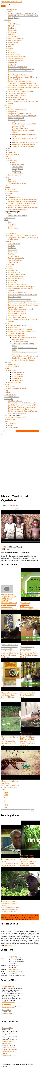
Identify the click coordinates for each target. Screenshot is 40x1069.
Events (6, 177)
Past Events (12, 181)
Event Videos (16, 171)
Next (6, 805)
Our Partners (12, 152)
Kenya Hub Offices (8, 987)
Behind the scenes (14, 175)
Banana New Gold (14, 97)
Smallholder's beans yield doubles (23, 144)
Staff (6, 220)
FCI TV (6, 157)
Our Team (11, 34)
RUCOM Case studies (11, 191)
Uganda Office (6, 1004)
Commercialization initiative (17, 216)
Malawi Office (6, 1010)
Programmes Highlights (16, 120)
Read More (8, 945)
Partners (7, 148)
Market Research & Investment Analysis (22, 116)
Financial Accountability (16, 38)
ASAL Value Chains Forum (17, 183)
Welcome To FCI (10, 189)
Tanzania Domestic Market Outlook (20, 91)
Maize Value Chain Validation (18, 75)
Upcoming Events (10, 10)
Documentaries (17, 167)
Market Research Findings (17, 57)
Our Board (12, 28)
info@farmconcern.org (15, 971)
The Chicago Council (15, 197)
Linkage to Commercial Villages (23, 146)
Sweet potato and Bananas (17, 99)
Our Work (7, 106)
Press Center (12, 30)
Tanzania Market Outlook (17, 93)
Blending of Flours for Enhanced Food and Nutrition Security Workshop (22, 209)
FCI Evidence (8, 48)
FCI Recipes (12, 65)
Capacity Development (16, 118)
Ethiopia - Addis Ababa (9, 1049)
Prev (6, 795)
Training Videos (17, 169)
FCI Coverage (12, 32)
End (5, 807)
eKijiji (10, 46)
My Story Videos (17, 173)
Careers (11, 44)
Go (17, 509)
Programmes (12, 112)
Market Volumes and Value (17, 67)
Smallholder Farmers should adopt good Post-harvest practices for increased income (23, 84)
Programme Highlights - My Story (20, 114)
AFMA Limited (13, 42)
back (9, 12)
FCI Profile (11, 26)
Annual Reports (13, 36)
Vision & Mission (14, 24)
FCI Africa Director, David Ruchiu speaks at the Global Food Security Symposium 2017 (23, 200)
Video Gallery (12, 161)
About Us (7, 20)
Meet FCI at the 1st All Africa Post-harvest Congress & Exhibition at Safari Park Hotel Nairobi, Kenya (23, 16)
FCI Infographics (14, 55)
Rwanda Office (6, 1043)
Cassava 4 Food (9, 218)
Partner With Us (13, 154)
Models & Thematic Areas (17, 110)
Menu (3, 6)
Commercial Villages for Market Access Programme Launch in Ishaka (21, 204)
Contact (7, 187)
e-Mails (10, 226)
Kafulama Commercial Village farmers (25, 142)
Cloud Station (13, 228)
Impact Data (12, 63)
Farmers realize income (20, 128)
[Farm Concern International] (11, 2)
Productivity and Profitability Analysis (21, 69)
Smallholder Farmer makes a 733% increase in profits (24, 125)
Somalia (4, 1053)
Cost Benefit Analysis (15, 59)
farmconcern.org (14, 969)
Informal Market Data (15, 61)
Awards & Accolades (15, 40)
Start (6, 793)
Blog (6, 185)
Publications (12, 52)
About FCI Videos (18, 165)
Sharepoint (12, 224)
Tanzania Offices (7, 1028)
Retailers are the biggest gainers (19, 81)
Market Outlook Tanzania (17, 95)
